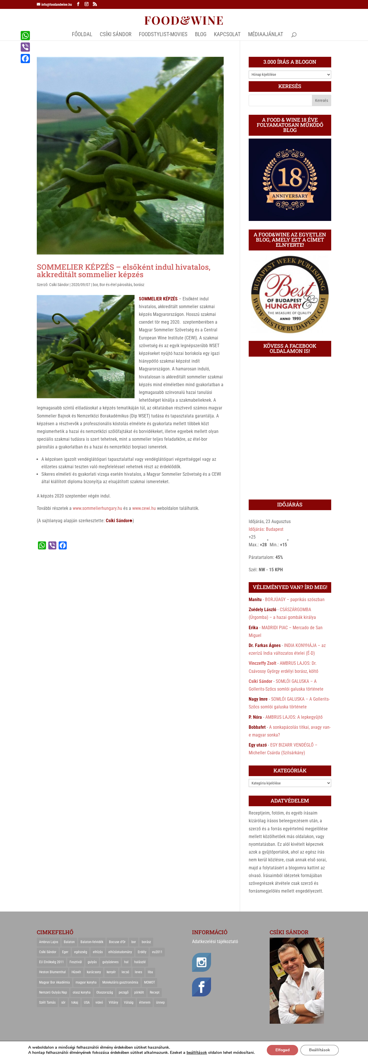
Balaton (69, 942)
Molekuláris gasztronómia (120, 982)
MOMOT (149, 982)
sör (63, 1002)
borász (139, 284)
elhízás (98, 952)
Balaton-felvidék (91, 942)
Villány (113, 1002)
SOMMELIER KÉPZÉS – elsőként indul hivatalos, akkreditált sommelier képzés (123, 270)
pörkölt (139, 992)
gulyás (92, 962)
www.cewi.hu (144, 508)
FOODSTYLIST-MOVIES (163, 35)
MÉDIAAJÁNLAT (265, 35)
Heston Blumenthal (52, 972)
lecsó (125, 972)
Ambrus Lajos (48, 942)
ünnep (160, 1002)
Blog (200, 35)
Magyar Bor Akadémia (54, 982)
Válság (128, 1002)
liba (150, 972)
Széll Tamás (47, 1002)
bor (95, 284)
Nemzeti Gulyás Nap (53, 992)
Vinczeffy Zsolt (262, 663)
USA (87, 1002)
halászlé (140, 962)
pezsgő (124, 992)
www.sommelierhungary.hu (97, 508)
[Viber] (25, 47)
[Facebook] (25, 58)
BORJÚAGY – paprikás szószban (295, 599)
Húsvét (76, 972)
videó (99, 1002)
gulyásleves (110, 962)
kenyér (111, 972)
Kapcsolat (227, 35)
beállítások (197, 1052)
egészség (80, 952)
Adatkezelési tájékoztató (215, 941)
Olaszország (104, 992)
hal (126, 962)
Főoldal (82, 35)
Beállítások (319, 1050)
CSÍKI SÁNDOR (115, 35)
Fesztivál (76, 962)
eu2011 (157, 952)
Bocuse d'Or (117, 942)
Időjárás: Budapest (266, 529)
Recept (155, 992)
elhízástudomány (120, 952)
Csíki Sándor (59, 284)
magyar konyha (86, 982)
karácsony (94, 972)
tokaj (74, 1002)
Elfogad (282, 1050)
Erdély (142, 952)
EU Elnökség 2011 (51, 962)
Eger (65, 952)
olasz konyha (82, 992)
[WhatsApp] (25, 35)
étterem (144, 1002)
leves (138, 972)
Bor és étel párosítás (115, 284)
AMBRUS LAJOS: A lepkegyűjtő (294, 717)
